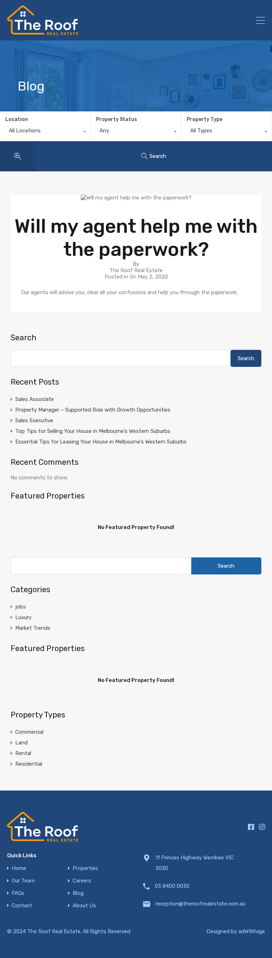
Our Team (23, 880)
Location (16, 119)
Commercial (29, 732)
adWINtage (251, 931)
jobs (20, 607)
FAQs (18, 893)
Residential (28, 764)
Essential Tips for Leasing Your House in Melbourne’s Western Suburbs (101, 442)
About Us (84, 905)
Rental (23, 753)
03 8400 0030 (228, 20)
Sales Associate (34, 399)
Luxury (23, 617)
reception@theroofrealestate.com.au (199, 904)
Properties (85, 868)
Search (23, 337)
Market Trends (32, 628)
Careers (82, 880)
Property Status (116, 119)
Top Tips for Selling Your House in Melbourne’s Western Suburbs (92, 431)
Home (19, 868)
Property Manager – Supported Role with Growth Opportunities (92, 410)
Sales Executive (34, 420)
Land (21, 742)
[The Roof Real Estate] (42, 32)
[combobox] (45, 132)
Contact (22, 905)
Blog (78, 893)
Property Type (204, 119)
